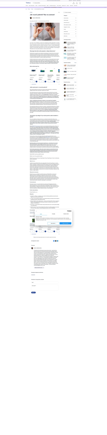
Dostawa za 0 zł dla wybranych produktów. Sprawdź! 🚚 (53, 0)
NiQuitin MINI (48, 137)
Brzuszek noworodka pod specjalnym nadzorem (70, 78)
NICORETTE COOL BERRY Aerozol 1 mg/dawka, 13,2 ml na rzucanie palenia (33, 225)
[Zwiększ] (34, 81)
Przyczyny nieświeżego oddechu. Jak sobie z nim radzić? (71, 50)
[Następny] (59, 84)
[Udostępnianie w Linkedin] (57, 241)
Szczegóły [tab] (53, 213)
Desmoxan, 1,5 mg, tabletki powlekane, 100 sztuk (33, 75)
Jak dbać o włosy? (69, 68)
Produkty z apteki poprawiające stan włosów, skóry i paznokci (71, 65)
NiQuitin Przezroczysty (36, 126)
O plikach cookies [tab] (66, 213)
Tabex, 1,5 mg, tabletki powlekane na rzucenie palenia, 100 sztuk (51, 76)
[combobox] (51, 3)
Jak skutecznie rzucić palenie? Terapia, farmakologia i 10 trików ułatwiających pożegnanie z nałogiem (71, 43)
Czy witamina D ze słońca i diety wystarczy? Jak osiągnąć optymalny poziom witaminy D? (71, 58)
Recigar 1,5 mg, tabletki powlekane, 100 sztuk (42, 75)
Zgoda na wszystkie (65, 223)
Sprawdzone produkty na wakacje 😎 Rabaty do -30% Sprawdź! (53, 7)
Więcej (75, 62)
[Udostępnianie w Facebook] (54, 241)
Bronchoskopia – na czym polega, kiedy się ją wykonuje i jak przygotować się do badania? (71, 54)
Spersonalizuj (53, 223)
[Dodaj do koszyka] (36, 81)
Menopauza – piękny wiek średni (71, 74)
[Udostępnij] (59, 12)
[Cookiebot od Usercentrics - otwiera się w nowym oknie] (67, 211)
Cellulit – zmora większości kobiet (71, 71)
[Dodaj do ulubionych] (36, 68)
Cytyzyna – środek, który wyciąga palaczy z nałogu (70, 47)
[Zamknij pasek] (105, 7)
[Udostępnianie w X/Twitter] (55, 241)
